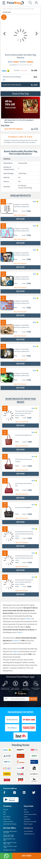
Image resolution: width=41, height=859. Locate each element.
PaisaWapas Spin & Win (9, 850)
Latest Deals (27, 819)
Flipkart (30, 62)
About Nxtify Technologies (9, 824)
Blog (4, 812)
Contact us (28, 828)
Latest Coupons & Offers (30, 814)
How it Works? (6, 816)
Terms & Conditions (8, 821)
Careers (26, 816)
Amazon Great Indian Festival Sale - (8, 836)
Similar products (20, 195)
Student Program (28, 824)
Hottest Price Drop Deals (30, 821)
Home (25, 809)
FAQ (4, 814)
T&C (4, 80)
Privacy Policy (6, 819)
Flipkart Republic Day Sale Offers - (10, 843)
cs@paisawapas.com (29, 833)
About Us (5, 809)
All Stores (26, 812)
